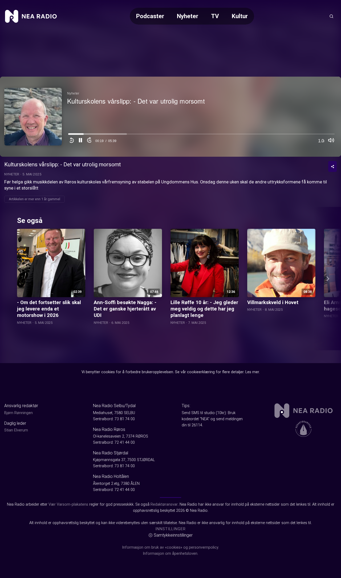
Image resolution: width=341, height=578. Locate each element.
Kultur (240, 16)
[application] (170, 117)
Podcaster (150, 16)
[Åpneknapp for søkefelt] (331, 16)
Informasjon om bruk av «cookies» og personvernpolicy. (170, 547)
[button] (80, 141)
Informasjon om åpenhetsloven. (170, 553)
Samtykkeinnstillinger (173, 535)
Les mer (252, 372)
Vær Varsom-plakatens (68, 504)
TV (215, 16)
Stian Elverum (16, 430)
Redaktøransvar (164, 504)
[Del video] (332, 166)
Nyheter (187, 16)
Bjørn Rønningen (18, 413)
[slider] (201, 135)
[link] (31, 16)
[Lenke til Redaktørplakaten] (303, 429)
